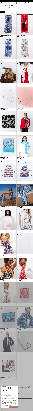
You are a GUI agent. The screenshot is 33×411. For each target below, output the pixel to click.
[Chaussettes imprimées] (24, 341)
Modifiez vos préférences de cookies (27, 407)
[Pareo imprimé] (8, 195)
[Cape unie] (8, 219)
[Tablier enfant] (24, 170)
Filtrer (3, 11)
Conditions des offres (20, 407)
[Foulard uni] (24, 72)
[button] (2, 410)
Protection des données (13, 408)
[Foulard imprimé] (24, 24)
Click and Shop (19, 406)
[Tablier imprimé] (8, 170)
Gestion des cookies (27, 405)
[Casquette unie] (8, 72)
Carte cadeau (26, 404)
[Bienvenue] (16, 3)
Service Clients (19, 408)
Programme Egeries (27, 403)
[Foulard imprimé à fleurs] (8, 24)
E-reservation (19, 405)
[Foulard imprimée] (24, 121)
